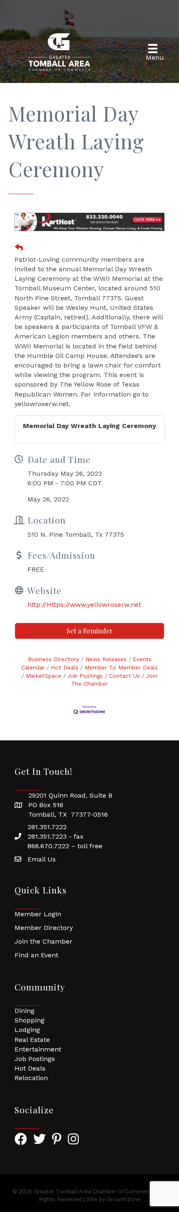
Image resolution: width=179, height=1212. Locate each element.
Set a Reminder (90, 630)
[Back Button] (19, 248)
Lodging (27, 1030)
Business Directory (53, 659)
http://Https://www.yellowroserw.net (84, 604)
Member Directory (44, 928)
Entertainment (38, 1049)
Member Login (38, 914)
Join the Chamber (43, 941)
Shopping (30, 1020)
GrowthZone (124, 1199)
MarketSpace (43, 675)
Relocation (31, 1078)
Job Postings (85, 675)
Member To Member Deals (121, 667)
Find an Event (36, 955)
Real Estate (32, 1040)
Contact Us (124, 675)
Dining (25, 1011)
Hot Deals (64, 667)
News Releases (106, 659)
